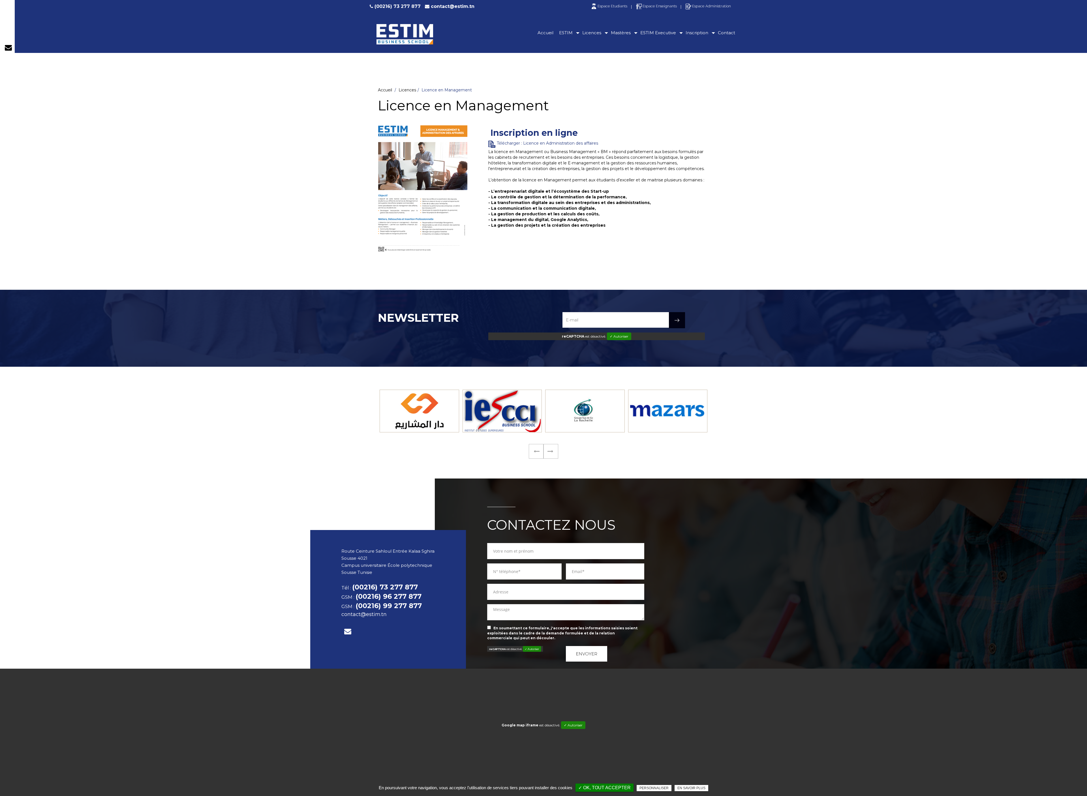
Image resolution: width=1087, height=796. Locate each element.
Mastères (621, 32)
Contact (726, 32)
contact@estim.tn (452, 6)
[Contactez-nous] (8, 47)
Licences (591, 32)
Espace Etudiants (612, 6)
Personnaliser (654, 788)
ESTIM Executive (658, 32)
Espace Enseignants (660, 6)
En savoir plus (691, 788)
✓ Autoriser (619, 336)
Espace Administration (711, 6)
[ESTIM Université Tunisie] (405, 34)
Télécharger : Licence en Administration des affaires (547, 143)
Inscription (697, 32)
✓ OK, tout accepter (604, 787)
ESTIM (566, 32)
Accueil (545, 32)
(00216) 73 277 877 (398, 6)
